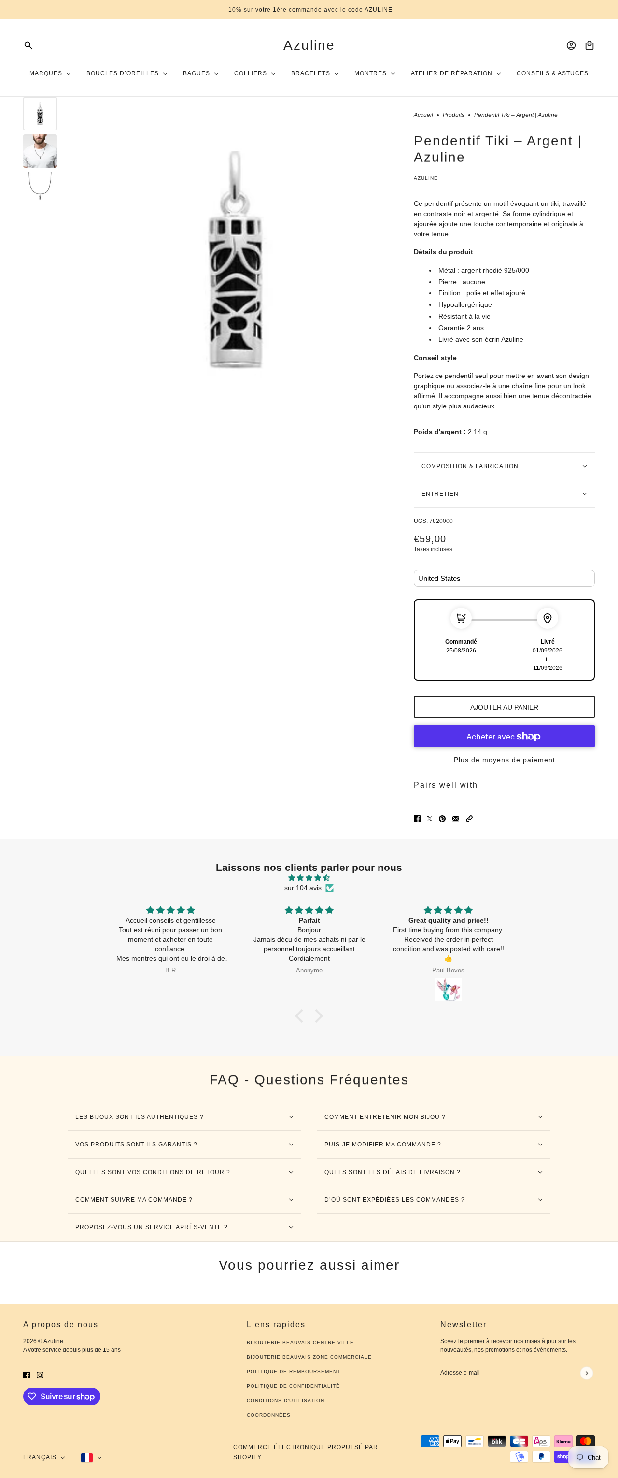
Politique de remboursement (293, 1371)
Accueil (423, 115)
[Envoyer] (586, 1372)
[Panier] (589, 45)
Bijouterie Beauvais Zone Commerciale (309, 1357)
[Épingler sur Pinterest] (442, 818)
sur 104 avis (303, 888)
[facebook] (26, 1375)
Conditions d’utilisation (285, 1400)
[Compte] (571, 45)
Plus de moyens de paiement (504, 760)
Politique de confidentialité (293, 1386)
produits (453, 115)
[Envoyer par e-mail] (456, 818)
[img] (309, 877)
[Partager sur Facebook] (417, 818)
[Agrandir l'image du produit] (235, 260)
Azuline (426, 178)
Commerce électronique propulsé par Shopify (305, 1452)
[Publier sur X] (429, 818)
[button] (469, 818)
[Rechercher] (28, 45)
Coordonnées (269, 1415)
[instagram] (40, 1375)
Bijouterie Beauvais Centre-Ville (300, 1342)
